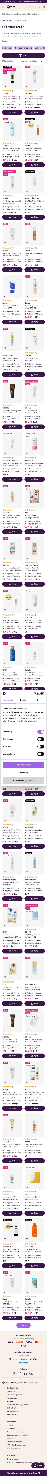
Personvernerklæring (15, 1432)
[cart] (44, 7)
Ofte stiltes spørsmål (14, 1395)
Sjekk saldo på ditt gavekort (17, 1405)
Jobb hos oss (11, 1438)
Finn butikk (11, 1428)
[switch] (40, 739)
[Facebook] (14, 1373)
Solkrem (9, 21)
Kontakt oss (11, 1391)
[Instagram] (20, 1373)
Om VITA (10, 1425)
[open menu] (3, 7)
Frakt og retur (12, 1398)
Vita (3, 21)
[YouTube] (31, 1373)
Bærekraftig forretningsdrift (17, 1435)
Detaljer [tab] (23, 700)
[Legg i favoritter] (5, 86)
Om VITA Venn (12, 1459)
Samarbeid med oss (14, 1442)
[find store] (25, 7)
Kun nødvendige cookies (23, 780)
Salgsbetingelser (13, 1411)
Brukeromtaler (12, 1414)
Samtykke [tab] (8, 700)
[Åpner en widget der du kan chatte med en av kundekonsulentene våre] (38, 1466)
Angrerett (10, 1401)
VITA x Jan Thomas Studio (16, 1445)
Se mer (4, 41)
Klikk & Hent (11, 1408)
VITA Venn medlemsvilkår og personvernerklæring (25, 1462)
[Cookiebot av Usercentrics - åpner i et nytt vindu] (33, 693)
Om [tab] (38, 700)
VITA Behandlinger (14, 1448)
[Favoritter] (34, 7)
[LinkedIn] (25, 1373)
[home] (11, 7)
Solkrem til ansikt (20, 21)
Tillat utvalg (23, 773)
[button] (42, 14)
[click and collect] (39, 7)
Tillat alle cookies (23, 765)
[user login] (30, 7)
